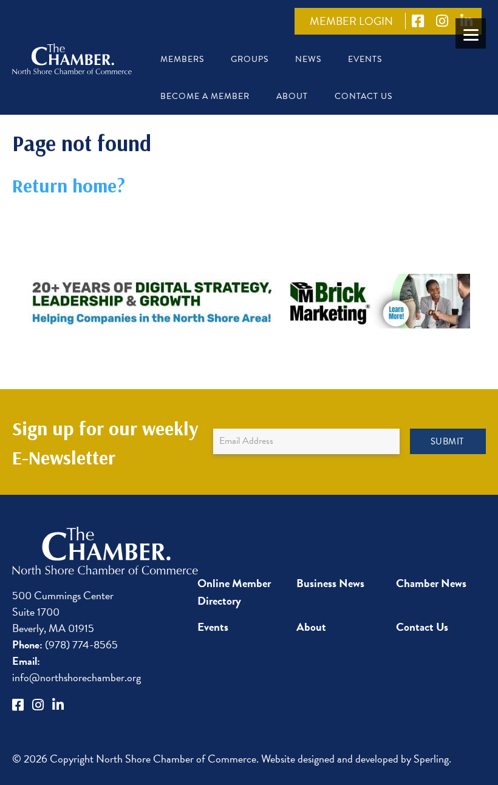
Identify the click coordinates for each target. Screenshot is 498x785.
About (292, 96)
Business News (330, 583)
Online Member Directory (234, 592)
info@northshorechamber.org (76, 669)
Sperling (431, 758)
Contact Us (363, 96)
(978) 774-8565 (65, 644)
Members (182, 59)
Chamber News (431, 583)
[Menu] (470, 33)
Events (365, 59)
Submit (447, 441)
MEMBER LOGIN (351, 21)
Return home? (68, 185)
